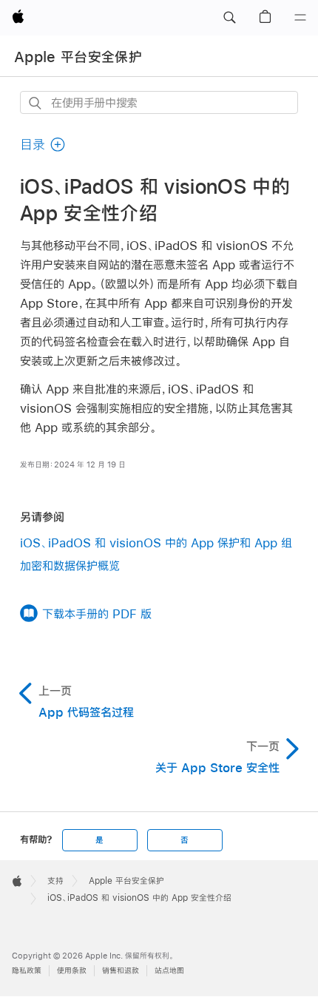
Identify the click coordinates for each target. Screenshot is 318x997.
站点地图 (169, 971)
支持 (55, 880)
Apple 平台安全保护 (78, 57)
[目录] (300, 18)
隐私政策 (26, 971)
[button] (229, 18)
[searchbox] (159, 102)
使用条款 (72, 971)
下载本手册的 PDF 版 (97, 613)
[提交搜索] (36, 103)
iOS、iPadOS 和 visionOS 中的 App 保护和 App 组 (156, 542)
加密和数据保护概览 (70, 565)
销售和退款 (120, 971)
